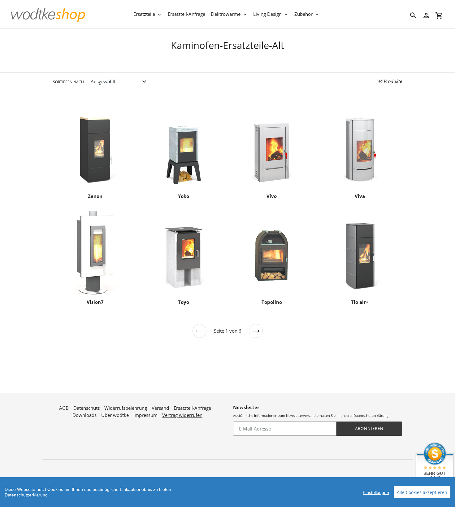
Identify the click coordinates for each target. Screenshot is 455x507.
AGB (64, 408)
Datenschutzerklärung (370, 415)
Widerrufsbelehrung (125, 408)
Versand (160, 408)
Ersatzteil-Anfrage (192, 408)
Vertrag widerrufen (182, 415)
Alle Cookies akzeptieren (422, 492)
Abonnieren (369, 428)
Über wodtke (115, 415)
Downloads (84, 415)
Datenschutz (86, 408)
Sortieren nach (68, 82)
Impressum (145, 415)
